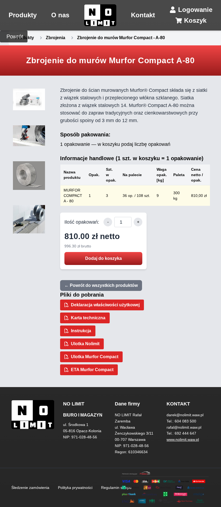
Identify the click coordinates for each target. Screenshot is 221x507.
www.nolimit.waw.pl (183, 439)
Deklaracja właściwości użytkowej (105, 305)
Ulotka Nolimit (85, 343)
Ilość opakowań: (81, 222)
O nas (60, 15)
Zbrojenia (55, 37)
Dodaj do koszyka (103, 258)
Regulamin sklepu (116, 487)
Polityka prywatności (75, 487)
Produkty (23, 15)
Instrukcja (81, 330)
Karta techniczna (88, 317)
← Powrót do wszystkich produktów (101, 285)
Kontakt (143, 15)
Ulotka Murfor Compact (94, 356)
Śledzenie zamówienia (30, 487)
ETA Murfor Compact (92, 369)
